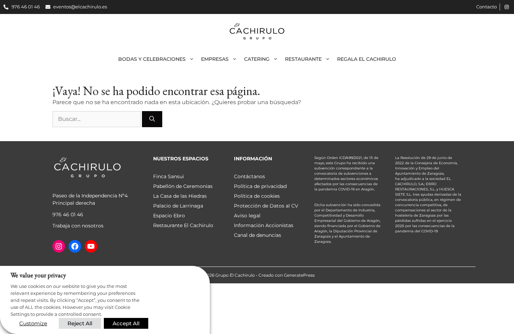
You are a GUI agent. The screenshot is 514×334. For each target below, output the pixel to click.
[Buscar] (152, 119)
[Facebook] (75, 246)
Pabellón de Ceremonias (183, 186)
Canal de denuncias (257, 235)
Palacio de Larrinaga (178, 206)
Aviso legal (247, 215)
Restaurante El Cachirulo (183, 225)
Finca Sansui (168, 176)
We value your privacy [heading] (38, 275)
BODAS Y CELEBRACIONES (152, 59)
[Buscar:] (97, 119)
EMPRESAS (215, 59)
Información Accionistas (263, 225)
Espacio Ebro (169, 215)
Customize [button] (33, 323)
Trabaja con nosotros (77, 226)
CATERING (257, 59)
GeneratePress (299, 275)
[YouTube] (91, 246)
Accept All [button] (126, 323)
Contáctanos (249, 176)
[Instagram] (58, 246)
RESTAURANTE (303, 59)
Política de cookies (257, 196)
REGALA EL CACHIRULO (366, 59)
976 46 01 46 (67, 214)
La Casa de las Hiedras (180, 196)
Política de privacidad (260, 186)
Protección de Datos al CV (266, 206)
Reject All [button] (79, 323)
